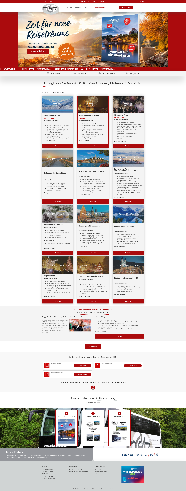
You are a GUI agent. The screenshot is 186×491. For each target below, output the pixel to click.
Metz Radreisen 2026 (57, 372)
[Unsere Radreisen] (80, 73)
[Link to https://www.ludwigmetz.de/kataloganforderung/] (93, 388)
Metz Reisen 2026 (107, 363)
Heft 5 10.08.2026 (56, 363)
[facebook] (140, 1)
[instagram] (143, 1)
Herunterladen (81, 365)
